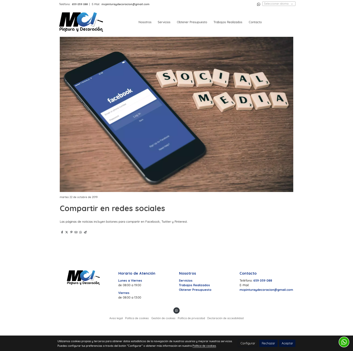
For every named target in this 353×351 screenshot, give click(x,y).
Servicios (185, 280)
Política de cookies (137, 318)
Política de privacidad (191, 318)
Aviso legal (116, 318)
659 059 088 (80, 4)
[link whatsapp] (258, 4)
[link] (81, 22)
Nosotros (187, 273)
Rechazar (268, 343)
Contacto (248, 273)
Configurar (247, 343)
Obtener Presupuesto (195, 290)
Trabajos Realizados (194, 285)
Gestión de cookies (163, 318)
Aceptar (287, 343)
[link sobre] (85, 277)
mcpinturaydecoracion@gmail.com (266, 290)
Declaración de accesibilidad (225, 318)
